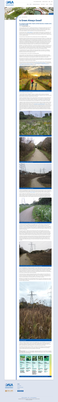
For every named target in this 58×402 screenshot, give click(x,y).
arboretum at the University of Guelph (27, 63)
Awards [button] (47, 4)
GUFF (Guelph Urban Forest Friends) (40, 62)
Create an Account (45, 1)
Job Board (50, 4)
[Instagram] (19, 391)
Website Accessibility (24, 397)
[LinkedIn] (21, 391)
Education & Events (20, 387)
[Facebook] (18, 391)
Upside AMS (30, 399)
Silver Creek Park (30, 32)
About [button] (30, 4)
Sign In (50, 1)
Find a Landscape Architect (37, 1)
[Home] (10, 3)
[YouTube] (23, 391)
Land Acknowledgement (33, 397)
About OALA (19, 385)
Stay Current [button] (43, 4)
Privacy (29, 397)
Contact (18, 388)
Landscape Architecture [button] (36, 4)
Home (28, 4)
